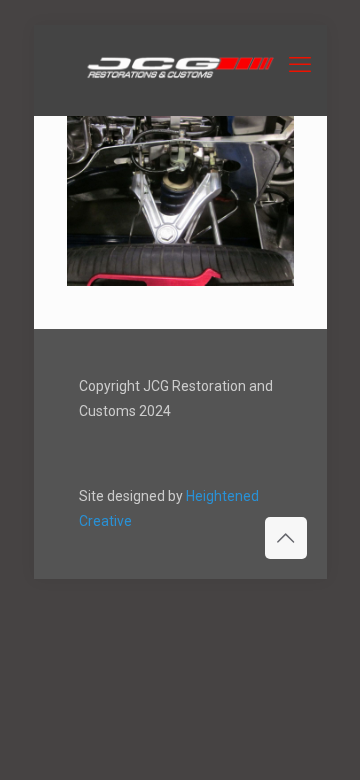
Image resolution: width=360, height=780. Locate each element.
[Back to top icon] (286, 538)
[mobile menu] (300, 65)
